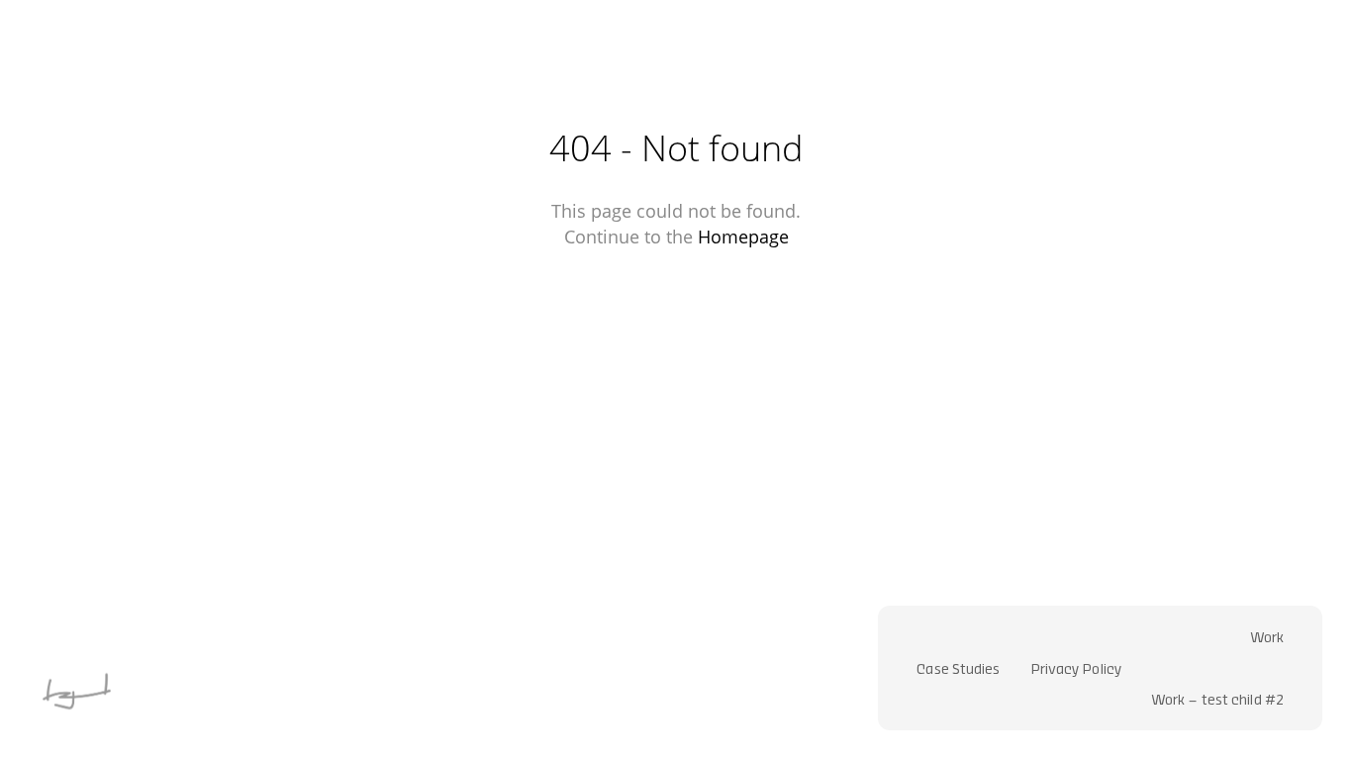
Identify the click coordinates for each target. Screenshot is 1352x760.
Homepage (743, 236)
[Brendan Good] (77, 721)
